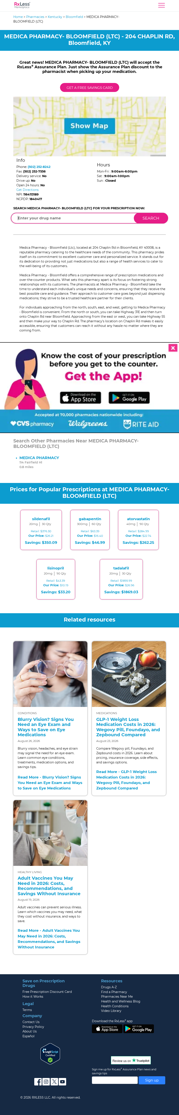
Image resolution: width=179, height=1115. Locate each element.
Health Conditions (115, 1006)
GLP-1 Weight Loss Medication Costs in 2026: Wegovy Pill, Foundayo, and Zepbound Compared (128, 727)
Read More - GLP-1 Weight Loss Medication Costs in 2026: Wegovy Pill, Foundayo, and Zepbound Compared (126, 780)
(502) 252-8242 (39, 167)
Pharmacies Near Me (117, 997)
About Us (29, 1031)
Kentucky (55, 17)
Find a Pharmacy (114, 992)
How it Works (32, 997)
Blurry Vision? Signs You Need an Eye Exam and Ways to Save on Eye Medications (46, 727)
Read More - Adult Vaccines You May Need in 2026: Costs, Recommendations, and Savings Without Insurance (49, 938)
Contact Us (31, 1022)
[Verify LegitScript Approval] (50, 1054)
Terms (27, 1010)
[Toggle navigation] (161, 6)
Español (28, 1036)
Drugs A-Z (109, 987)
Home (18, 17)
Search (151, 218)
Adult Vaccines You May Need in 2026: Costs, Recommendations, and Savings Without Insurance (49, 885)
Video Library (111, 1011)
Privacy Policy (33, 1027)
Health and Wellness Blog (120, 1001)
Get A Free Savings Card (90, 88)
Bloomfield (74, 17)
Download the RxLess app (112, 1021)
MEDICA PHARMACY (39, 458)
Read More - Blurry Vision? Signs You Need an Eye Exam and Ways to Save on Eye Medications (50, 782)
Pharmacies (35, 17)
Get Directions (27, 190)
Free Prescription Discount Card (47, 992)
